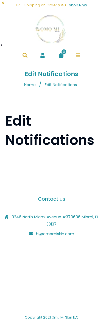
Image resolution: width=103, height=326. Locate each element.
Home (30, 85)
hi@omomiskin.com (55, 234)
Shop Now (78, 5)
